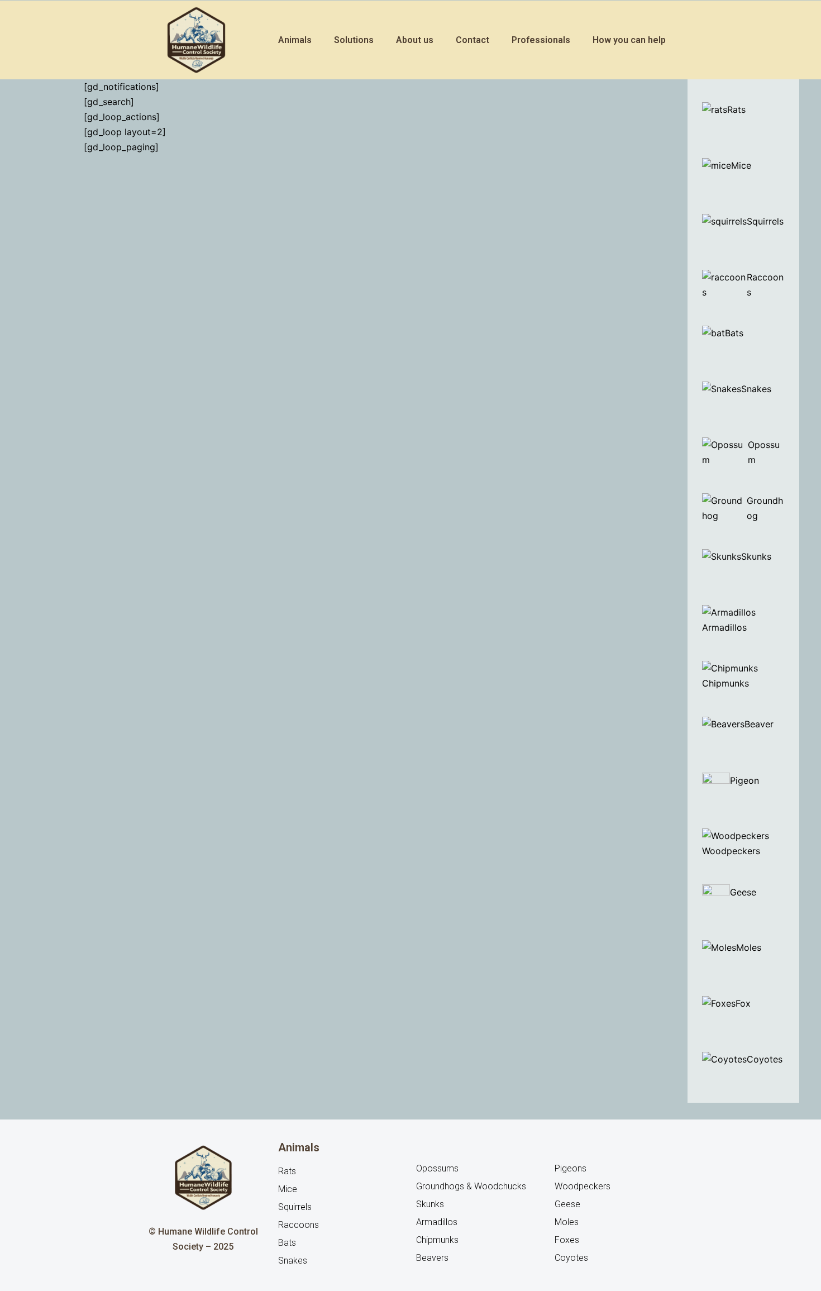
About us (414, 40)
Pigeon (744, 780)
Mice (741, 165)
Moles (748, 947)
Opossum (764, 452)
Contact (472, 40)
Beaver (760, 724)
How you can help (629, 40)
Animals (295, 40)
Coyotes (764, 1059)
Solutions (354, 40)
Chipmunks (725, 683)
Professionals (541, 40)
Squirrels (765, 221)
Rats (736, 109)
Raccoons (765, 284)
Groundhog (765, 508)
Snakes (756, 388)
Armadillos (724, 627)
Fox (743, 1003)
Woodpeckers (731, 850)
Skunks (756, 556)
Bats (734, 333)
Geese (744, 892)
